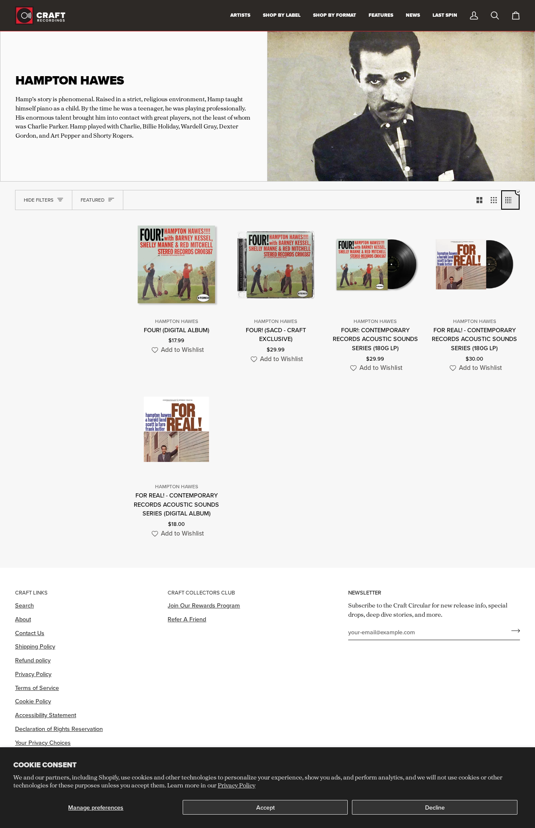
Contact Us (29, 632)
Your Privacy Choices (43, 742)
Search (24, 605)
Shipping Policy (35, 646)
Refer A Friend (187, 619)
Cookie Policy (33, 701)
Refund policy (33, 660)
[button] (176, 350)
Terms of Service (37, 687)
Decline (435, 807)
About (23, 619)
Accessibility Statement (45, 714)
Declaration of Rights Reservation (59, 728)
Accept (265, 807)
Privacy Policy (236, 785)
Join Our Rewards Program (204, 605)
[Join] (513, 631)
